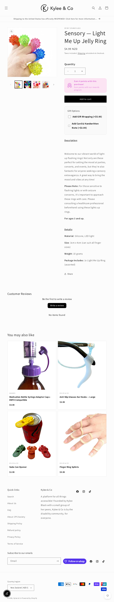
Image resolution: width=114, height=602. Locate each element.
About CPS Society (16, 516)
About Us (11, 503)
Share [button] (70, 274)
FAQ (9, 510)
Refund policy (14, 530)
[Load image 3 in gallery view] (36, 84)
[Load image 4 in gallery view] (45, 84)
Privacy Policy (13, 537)
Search (10, 496)
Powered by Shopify (29, 598)
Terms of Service (15, 543)
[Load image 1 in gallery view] (18, 84)
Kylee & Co (18, 598)
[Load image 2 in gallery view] (27, 84)
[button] (6, 8)
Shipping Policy (14, 523)
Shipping (81, 53)
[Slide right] (53, 84)
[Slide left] (10, 84)
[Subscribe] (57, 561)
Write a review (57, 305)
